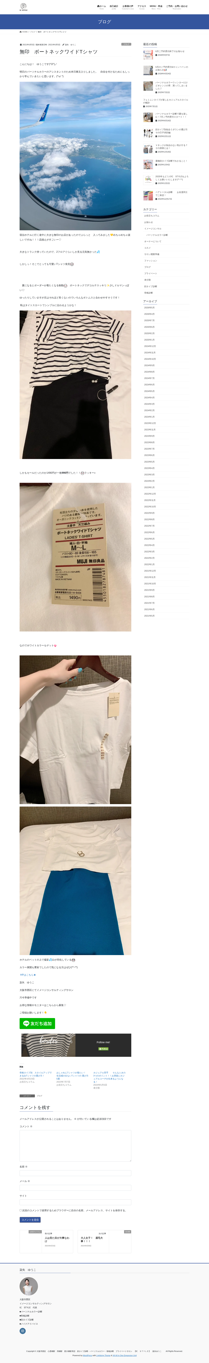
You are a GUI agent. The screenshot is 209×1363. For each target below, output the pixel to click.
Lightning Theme (103, 1355)
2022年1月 (149, 564)
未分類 (147, 280)
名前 (24, 1166)
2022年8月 (149, 519)
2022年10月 (150, 506)
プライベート (150, 273)
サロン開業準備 (151, 254)
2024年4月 (149, 397)
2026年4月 (149, 314)
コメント (26, 1126)
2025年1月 (149, 340)
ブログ (126, 44)
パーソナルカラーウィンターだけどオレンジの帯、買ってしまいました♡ (171, 85)
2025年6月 (149, 327)
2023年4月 (149, 468)
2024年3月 (149, 404)
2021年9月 (149, 590)
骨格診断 (148, 293)
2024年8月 (149, 372)
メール (25, 1181)
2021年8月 (149, 596)
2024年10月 (150, 359)
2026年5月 (149, 307)
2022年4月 (149, 545)
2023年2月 (149, 481)
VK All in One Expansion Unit (125, 1355)
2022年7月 (149, 526)
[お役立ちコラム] (31, 1241)
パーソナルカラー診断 (157, 235)
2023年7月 (149, 449)
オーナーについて (152, 241)
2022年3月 (149, 551)
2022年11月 (150, 500)
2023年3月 (149, 474)
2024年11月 (150, 352)
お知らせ (148, 222)
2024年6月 (149, 384)
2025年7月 (149, 320)
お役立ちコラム (151, 215)
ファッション (150, 260)
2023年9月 (149, 436)
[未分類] (120, 1241)
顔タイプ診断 (150, 286)
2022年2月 (149, 558)
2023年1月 (149, 487)
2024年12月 (150, 346)
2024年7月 (149, 378)
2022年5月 (149, 539)
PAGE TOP (201, 1319)
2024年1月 (149, 417)
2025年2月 (149, 333)
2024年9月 (149, 365)
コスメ (147, 248)
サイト (23, 1195)
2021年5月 (149, 616)
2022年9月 (149, 513)
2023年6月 (149, 455)
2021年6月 (149, 609)
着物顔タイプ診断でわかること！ (171, 161)
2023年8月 (149, 442)
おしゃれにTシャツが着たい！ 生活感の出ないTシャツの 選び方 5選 (73, 1075)
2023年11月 (150, 429)
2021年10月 (150, 583)
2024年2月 (149, 410)
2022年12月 (150, 494)
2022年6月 (149, 532)
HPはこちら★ (28, 975)
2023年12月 (150, 423)
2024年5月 (149, 391)
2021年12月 (150, 571)
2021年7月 (149, 603)
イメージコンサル (152, 228)
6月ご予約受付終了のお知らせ (170, 51)
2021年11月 (150, 577)
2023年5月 (149, 462)
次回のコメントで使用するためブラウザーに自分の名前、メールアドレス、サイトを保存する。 (74, 1210)
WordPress (87, 1355)
